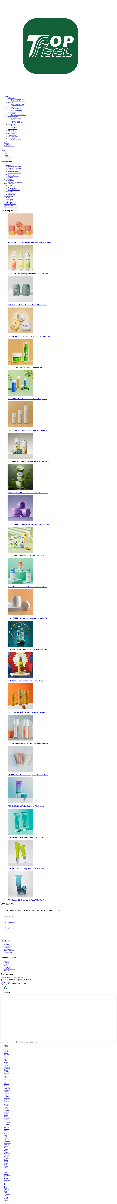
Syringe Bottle (11, 133)
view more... (7, 953)
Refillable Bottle (12, 132)
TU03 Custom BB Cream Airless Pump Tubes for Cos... (27, 900)
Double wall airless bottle (18, 101)
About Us (6, 143)
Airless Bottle (11, 98)
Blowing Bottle (12, 112)
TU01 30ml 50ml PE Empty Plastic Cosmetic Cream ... (27, 869)
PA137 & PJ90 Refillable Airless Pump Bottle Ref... (25, 367)
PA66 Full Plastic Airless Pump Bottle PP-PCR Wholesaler (28, 461)
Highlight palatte (15, 121)
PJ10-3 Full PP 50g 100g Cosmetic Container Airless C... (27, 618)
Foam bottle (14, 113)
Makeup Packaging (13, 116)
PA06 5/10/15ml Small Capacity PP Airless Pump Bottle (27, 399)
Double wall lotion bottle (17, 105)
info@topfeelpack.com (10, 928)
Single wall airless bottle (17, 99)
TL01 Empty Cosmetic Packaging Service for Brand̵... (26, 712)
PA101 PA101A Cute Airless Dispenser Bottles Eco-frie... (27, 587)
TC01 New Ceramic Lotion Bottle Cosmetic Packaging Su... (28, 649)
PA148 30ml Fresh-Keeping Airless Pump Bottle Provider (28, 273)
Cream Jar (10, 107)
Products (6, 96)
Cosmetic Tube (12, 124)
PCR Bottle (11, 130)
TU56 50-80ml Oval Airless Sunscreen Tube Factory (26, 806)
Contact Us (7, 144)
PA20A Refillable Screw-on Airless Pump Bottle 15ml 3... (27, 430)
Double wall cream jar (17, 108)
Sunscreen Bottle (12, 129)
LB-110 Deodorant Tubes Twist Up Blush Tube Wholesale (28, 775)
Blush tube (14, 119)
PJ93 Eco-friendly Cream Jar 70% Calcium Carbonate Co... (29, 336)
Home (5, 94)
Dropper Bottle (12, 135)
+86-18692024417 (9, 916)
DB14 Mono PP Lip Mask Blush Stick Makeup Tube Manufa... (30, 242)
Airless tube (14, 126)
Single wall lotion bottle (17, 104)
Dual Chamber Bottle (13, 136)
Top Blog (6, 970)
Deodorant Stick (12, 138)
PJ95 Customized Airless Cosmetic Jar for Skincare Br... (27, 305)
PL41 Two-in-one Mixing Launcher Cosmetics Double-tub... (29, 743)
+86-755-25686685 (9, 922)
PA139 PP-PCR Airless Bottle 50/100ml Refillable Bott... (27, 555)
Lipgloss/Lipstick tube (17, 122)
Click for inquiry (5, 982)
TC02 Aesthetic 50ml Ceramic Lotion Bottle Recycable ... (27, 681)
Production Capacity (9, 146)
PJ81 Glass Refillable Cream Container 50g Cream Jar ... (28, 493)
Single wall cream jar (16, 110)
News (5, 141)
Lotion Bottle (11, 102)
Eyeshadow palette (16, 118)
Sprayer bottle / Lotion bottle (18, 115)
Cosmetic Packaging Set (14, 139)
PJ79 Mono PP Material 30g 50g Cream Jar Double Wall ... (29, 524)
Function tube (14, 127)
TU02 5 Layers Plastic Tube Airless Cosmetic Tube (25, 837)
